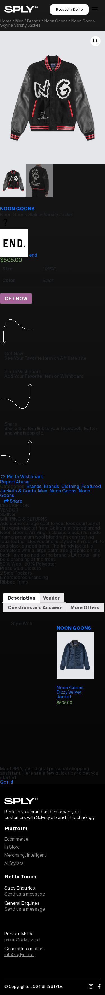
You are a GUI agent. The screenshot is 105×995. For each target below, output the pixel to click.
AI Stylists (14, 863)
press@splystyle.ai (22, 940)
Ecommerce (16, 839)
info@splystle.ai (19, 955)
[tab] (21, 598)
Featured (91, 486)
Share (15, 500)
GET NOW (15, 298)
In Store (12, 847)
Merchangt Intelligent (25, 855)
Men (19, 21)
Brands (34, 21)
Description (21, 597)
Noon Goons (56, 21)
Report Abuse (15, 481)
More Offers (85, 607)
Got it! (6, 781)
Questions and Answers (35, 607)
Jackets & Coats (18, 490)
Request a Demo (69, 9)
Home (6, 21)
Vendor (51, 597)
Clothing (70, 486)
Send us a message (24, 894)
